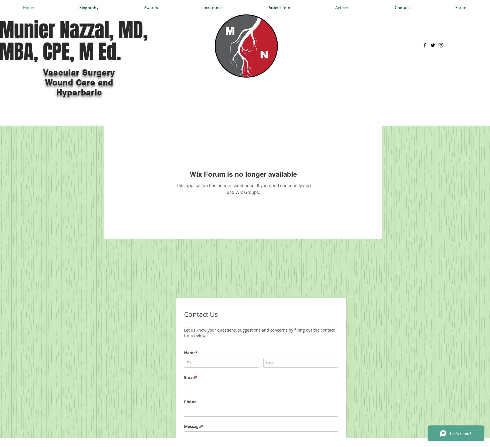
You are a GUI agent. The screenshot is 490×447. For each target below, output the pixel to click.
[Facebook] (425, 45)
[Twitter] (433, 45)
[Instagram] (441, 45)
